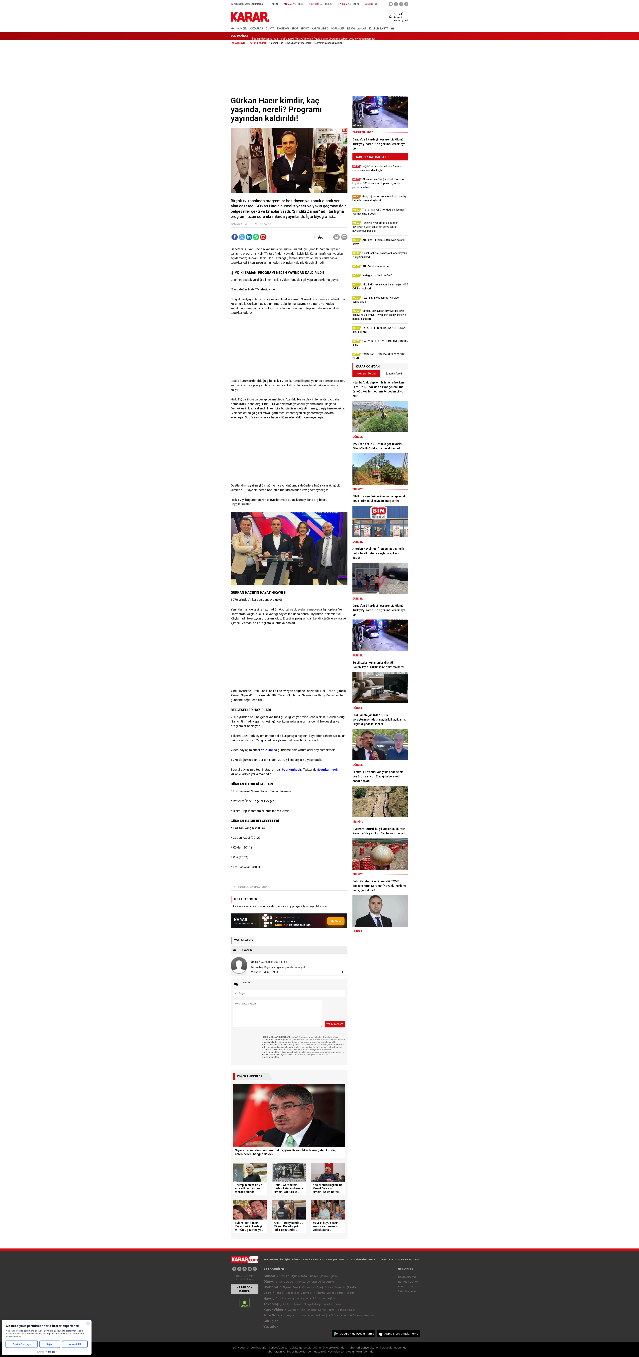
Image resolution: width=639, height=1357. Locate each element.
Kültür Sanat (378, 28)
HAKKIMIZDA (271, 1259)
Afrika (330, 1282)
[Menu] (391, 28)
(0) (268, 972)
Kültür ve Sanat (339, 1315)
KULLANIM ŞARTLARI (332, 1259)
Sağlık (304, 1298)
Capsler (301, 1315)
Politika (284, 1276)
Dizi (303, 1310)
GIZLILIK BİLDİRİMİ (356, 1259)
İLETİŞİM (285, 1259)
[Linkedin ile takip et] (250, 1269)
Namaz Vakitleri (408, 1282)
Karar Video (320, 28)
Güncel (242, 28)
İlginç (331, 1310)
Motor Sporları (335, 1293)
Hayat (305, 28)
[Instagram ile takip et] (255, 1269)
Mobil (286, 1304)
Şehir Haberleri (407, 1291)
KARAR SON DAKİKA (244, 1289)
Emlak (297, 1287)
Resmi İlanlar (356, 28)
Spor (295, 28)
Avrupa (312, 1282)
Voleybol (306, 1293)
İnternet (297, 1304)
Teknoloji (271, 1304)
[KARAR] (250, 16)
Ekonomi (283, 28)
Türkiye (313, 1276)
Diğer (350, 1293)
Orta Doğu (286, 1282)
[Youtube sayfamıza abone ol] (244, 1269)
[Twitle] (242, 237)
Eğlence (333, 1298)
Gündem (293, 1310)
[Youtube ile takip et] (391, 4)
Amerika (300, 1282)
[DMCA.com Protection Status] (244, 1303)
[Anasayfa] (233, 28)
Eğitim (333, 1276)
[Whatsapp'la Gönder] (256, 237)
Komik (322, 1310)
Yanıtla (257, 972)
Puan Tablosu (407, 1286)
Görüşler (337, 28)
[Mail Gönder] (263, 237)
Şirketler (352, 1287)
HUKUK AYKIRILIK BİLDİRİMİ (404, 1259)
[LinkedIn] (249, 237)
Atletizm (319, 1293)
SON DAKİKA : (239, 35)
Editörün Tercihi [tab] (394, 373)
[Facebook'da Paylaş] (234, 237)
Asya (321, 1282)
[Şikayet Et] (342, 972)
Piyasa (287, 1287)
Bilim (338, 1304)
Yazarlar (256, 28)
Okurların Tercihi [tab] (366, 373)
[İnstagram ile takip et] (396, 4)
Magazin (293, 1298)
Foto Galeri (272, 1315)
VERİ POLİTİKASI (377, 1259)
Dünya (270, 28)
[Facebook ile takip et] (401, 4)
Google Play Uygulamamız (357, 1334)
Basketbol (292, 1293)
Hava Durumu (407, 1277)
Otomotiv (308, 1287)
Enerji (319, 1287)
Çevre (324, 1276)
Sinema (312, 1310)
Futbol (280, 1293)
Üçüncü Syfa (299, 1276)
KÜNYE (296, 1259)
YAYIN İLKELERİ (310, 1259)
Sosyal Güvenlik (335, 1287)
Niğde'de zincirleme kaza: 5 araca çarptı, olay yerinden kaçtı (286, 35)
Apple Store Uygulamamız (401, 1334)
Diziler (282, 1298)
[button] (315, 237)
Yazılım (328, 1304)
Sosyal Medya (313, 1304)
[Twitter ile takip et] (406, 4)
